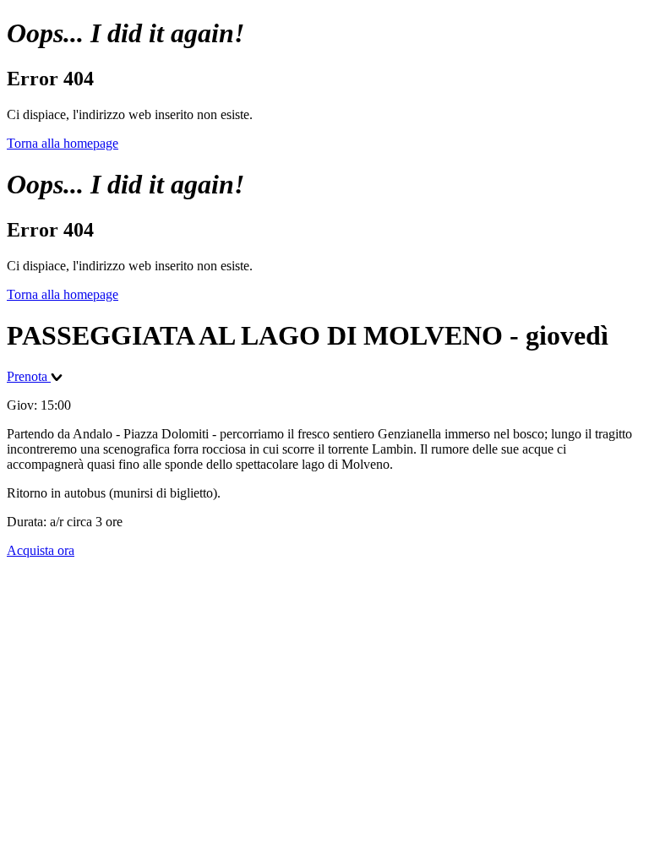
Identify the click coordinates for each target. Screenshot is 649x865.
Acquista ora (40, 550)
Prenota (29, 376)
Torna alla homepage (62, 143)
